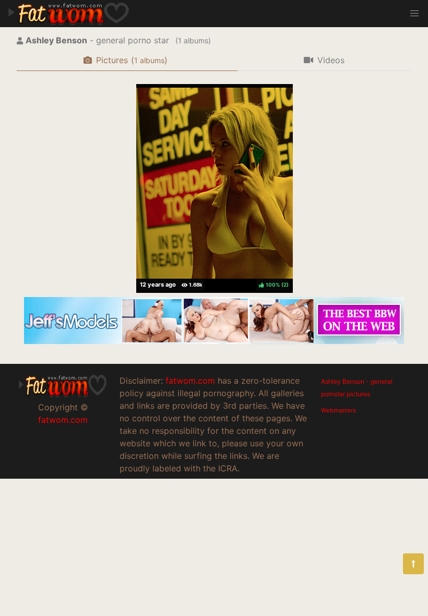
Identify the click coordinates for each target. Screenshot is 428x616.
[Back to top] (413, 563)
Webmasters (338, 410)
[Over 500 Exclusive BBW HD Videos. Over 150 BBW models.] (214, 341)
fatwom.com (63, 419)
